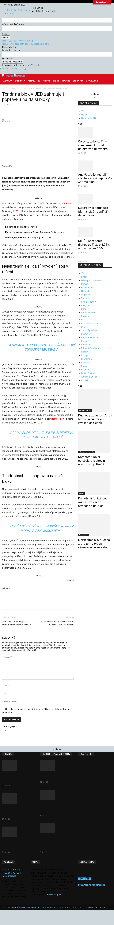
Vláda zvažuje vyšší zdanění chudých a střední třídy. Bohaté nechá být (54, 842)
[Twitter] (39, 4)
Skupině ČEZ (65, 203)
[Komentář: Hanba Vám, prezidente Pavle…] (57, 765)
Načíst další (83, 261)
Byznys (56, 81)
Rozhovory (78, 81)
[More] (57, 111)
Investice (66, 81)
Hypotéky (86, 291)
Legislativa (86, 294)
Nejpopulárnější (88, 118)
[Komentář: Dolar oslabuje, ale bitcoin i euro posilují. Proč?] (95, 442)
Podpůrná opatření (90, 337)
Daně (83, 309)
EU (39, 81)
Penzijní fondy (88, 312)
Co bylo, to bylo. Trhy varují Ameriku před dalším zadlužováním (93, 145)
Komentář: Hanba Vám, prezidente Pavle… (55, 776)
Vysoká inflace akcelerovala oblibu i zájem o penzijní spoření (57, 623)
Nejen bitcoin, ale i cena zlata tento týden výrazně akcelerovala (94, 543)
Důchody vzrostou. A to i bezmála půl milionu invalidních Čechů (95, 419)
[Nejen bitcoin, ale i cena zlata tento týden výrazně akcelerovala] (95, 525)
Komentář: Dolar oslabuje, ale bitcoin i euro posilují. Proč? (92, 460)
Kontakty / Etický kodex (18, 10)
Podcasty (85, 344)
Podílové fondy (88, 301)
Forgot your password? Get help (18, 40)
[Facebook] (35, 4)
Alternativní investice (91, 323)
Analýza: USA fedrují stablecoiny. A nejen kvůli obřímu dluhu (95, 178)
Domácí (84, 284)
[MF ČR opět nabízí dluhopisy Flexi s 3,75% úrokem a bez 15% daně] (95, 232)
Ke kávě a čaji (92, 81)
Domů (4, 88)
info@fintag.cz (9, 876)
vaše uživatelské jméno (13, 24)
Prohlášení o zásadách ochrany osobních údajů (25, 43)
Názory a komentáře (91, 280)
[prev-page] (79, 557)
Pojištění (85, 316)
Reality (84, 351)
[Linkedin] (50, 111)
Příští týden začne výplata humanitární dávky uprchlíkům (16, 623)
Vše (83, 111)
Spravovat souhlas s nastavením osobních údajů (61, 907)
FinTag (84, 276)
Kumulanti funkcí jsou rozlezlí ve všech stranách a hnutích (92, 502)
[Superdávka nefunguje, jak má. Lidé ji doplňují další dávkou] (95, 199)
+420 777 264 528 (11, 869)
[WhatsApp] (43, 111)
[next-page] (80, 557)
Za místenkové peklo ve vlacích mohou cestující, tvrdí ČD (56, 807)
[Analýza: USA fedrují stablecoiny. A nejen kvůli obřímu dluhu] (95, 165)
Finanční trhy (87, 287)
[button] (108, 78)
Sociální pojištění (89, 330)
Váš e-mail (7, 58)
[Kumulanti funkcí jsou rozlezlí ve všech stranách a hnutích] (95, 483)
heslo (4, 33)
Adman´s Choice (89, 376)
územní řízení (57, 418)
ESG (83, 326)
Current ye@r (9, 726)
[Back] (43, 4)
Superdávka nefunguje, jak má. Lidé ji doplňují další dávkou (93, 211)
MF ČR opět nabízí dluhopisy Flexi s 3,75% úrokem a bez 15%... (94, 244)
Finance (46, 81)
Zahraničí (85, 298)
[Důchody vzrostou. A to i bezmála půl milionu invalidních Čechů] (95, 400)
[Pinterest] (36, 111)
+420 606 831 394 (11, 872)
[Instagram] (37, 4)
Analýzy (85, 305)
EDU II (19, 211)
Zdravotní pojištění (90, 348)
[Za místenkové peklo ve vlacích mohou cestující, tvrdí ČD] (57, 795)
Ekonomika (20, 81)
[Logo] (8, 75)
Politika (31, 81)
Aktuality (7, 81)
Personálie (86, 341)
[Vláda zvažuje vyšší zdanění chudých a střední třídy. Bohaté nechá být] (57, 828)
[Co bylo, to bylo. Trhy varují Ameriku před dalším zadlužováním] (95, 132)
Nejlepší (85, 114)
